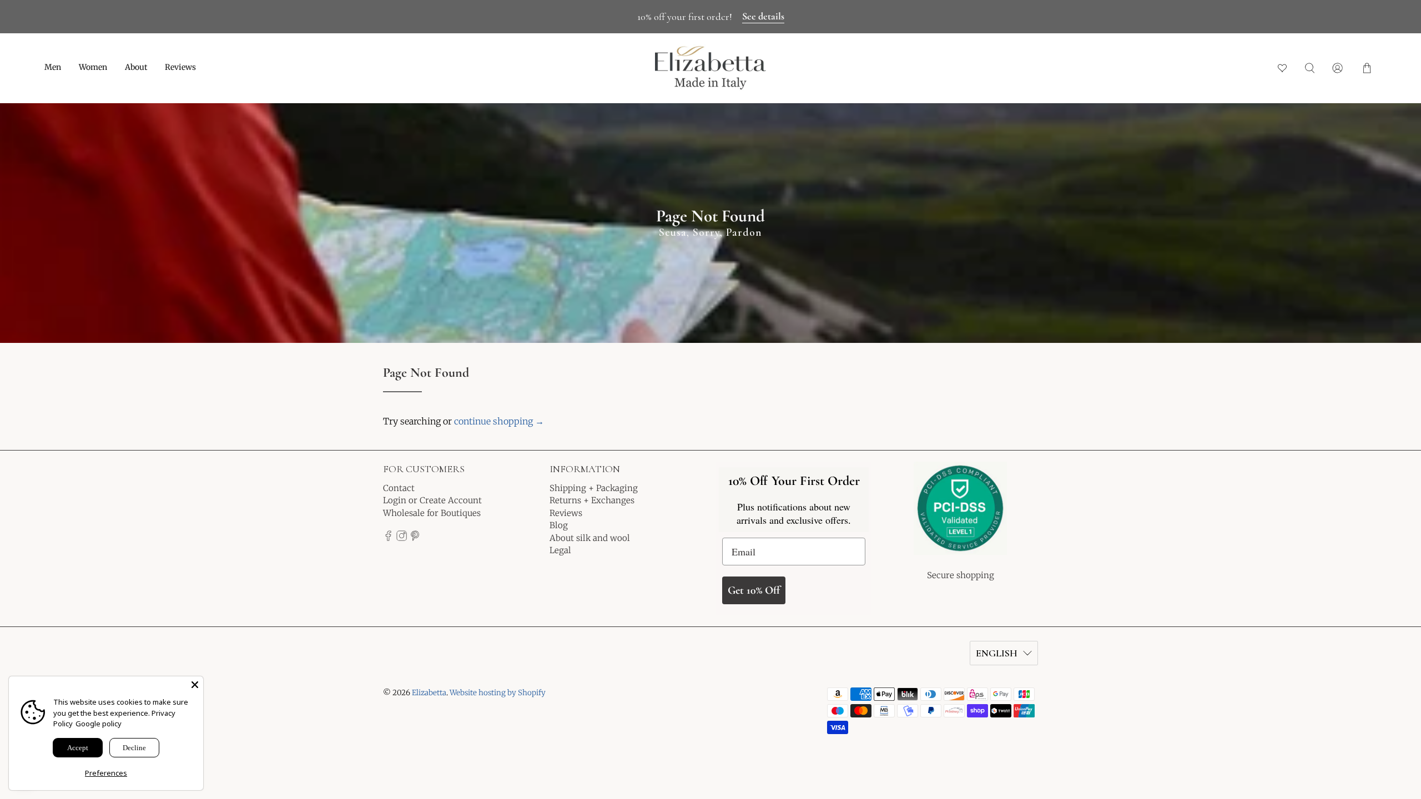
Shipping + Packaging (594, 488)
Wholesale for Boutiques (432, 513)
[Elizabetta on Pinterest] (415, 538)
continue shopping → (499, 421)
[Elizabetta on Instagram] (401, 538)
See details (763, 16)
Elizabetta (429, 692)
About (136, 67)
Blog (559, 525)
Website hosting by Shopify (498, 692)
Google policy (98, 724)
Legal (560, 550)
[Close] (194, 684)
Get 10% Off (754, 590)
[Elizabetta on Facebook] (388, 538)
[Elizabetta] (960, 516)
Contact (399, 488)
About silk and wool (590, 538)
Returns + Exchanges (592, 500)
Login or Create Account (432, 500)
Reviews (180, 67)
